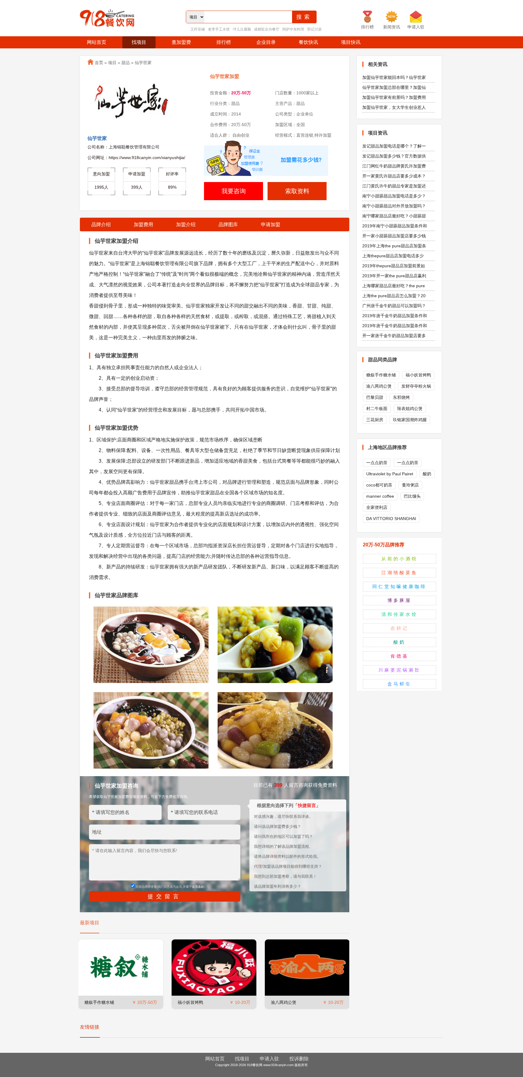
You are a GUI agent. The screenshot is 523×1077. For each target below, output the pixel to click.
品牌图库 (228, 224)
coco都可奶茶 (379, 485)
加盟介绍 (186, 224)
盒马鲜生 (399, 683)
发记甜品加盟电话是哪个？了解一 (394, 146)
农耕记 (399, 628)
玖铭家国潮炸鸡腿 (410, 419)
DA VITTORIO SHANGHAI (391, 518)
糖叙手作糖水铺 (99, 1002)
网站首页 (96, 42)
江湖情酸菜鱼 (399, 572)
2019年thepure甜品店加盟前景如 (393, 265)
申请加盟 (270, 224)
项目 (112, 62)
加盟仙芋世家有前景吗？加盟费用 (394, 97)
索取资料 (297, 191)
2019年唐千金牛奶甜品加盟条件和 (394, 315)
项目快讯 (350, 42)
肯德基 (399, 656)
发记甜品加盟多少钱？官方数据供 (394, 156)
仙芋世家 (143, 62)
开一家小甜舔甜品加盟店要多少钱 (394, 235)
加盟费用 (143, 224)
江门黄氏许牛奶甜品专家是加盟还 (394, 186)
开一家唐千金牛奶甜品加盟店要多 (394, 335)
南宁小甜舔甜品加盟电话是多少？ (394, 196)
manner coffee (380, 496)
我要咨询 (234, 191)
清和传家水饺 (399, 614)
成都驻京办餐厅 (266, 29)
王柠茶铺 (197, 29)
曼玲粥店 (410, 485)
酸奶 (427, 473)
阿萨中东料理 (293, 29)
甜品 (125, 62)
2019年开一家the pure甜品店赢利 (394, 275)
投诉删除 (299, 1058)
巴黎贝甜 (374, 397)
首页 (99, 62)
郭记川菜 (314, 29)
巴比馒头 (412, 496)
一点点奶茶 (376, 462)
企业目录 (266, 42)
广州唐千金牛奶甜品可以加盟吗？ (394, 305)
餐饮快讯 (308, 42)
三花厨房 (374, 419)
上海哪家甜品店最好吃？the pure (393, 285)
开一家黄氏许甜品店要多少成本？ (394, 176)
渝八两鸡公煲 (283, 1002)
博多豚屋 (399, 600)
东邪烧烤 (401, 397)
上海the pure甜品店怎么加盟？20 (394, 295)
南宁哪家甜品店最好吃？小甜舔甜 (394, 215)
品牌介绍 (101, 224)
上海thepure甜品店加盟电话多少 (393, 255)
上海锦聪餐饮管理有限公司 (134, 147)
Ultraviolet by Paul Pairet (389, 473)
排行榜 (223, 42)
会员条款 (198, 886)
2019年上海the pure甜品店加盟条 (394, 245)
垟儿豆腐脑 (242, 29)
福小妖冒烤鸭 (190, 1002)
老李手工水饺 (219, 29)
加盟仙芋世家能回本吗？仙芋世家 (394, 77)
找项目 (139, 42)
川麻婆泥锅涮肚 (399, 669)
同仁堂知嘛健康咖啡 (399, 586)
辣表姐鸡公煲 (410, 408)
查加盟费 (181, 42)
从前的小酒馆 (399, 558)
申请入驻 (269, 1058)
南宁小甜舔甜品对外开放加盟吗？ (394, 205)
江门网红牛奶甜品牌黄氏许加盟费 (394, 166)
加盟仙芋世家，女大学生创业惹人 (394, 107)
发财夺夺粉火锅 (416, 386)
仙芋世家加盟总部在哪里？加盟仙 (394, 87)
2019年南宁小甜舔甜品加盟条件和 (394, 225)
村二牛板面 (376, 408)
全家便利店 (376, 507)
